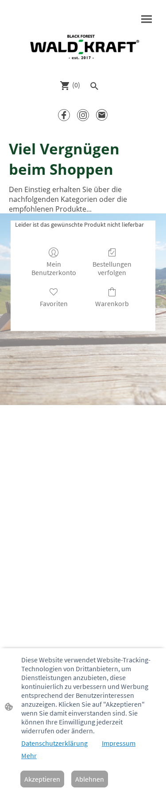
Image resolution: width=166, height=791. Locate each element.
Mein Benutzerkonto (53, 268)
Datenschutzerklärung (54, 743)
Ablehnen (89, 779)
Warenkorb (112, 303)
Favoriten (54, 303)
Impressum (118, 743)
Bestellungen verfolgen (112, 268)
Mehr (29, 755)
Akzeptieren (42, 779)
